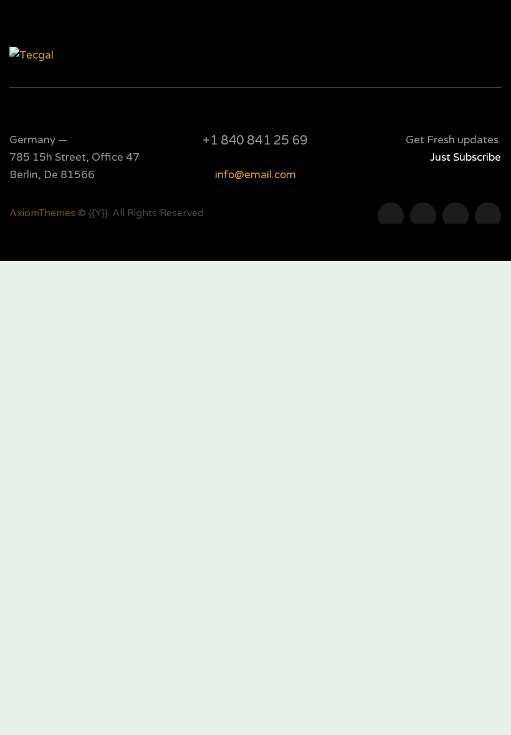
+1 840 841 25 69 (255, 140)
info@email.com (255, 174)
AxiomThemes (42, 213)
